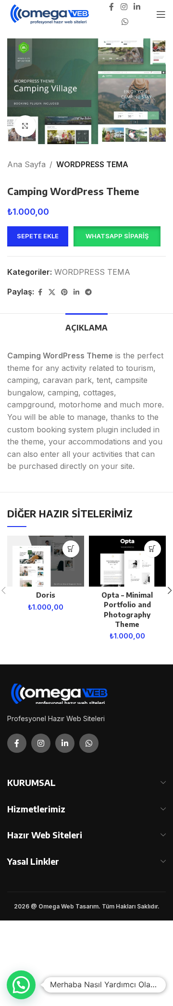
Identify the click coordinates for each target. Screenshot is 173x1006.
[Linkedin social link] (137, 7)
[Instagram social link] (123, 7)
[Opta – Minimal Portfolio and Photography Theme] (127, 561)
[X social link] (52, 292)
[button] (117, 236)
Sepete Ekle (38, 236)
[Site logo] (50, 13)
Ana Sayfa (26, 164)
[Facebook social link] (111, 7)
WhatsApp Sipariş (117, 236)
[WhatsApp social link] (124, 21)
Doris (45, 594)
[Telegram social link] (88, 292)
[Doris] (45, 561)
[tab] (86, 326)
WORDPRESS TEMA (92, 164)
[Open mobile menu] (161, 14)
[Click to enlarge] (25, 126)
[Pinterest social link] (64, 292)
